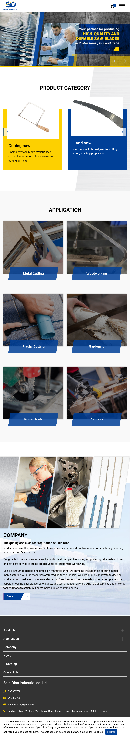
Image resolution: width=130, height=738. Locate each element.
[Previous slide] (115, 61)
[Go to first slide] (125, 61)
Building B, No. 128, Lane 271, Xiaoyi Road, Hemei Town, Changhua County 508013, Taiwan (57, 711)
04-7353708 (14, 691)
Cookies (78, 724)
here (35, 731)
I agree (111, 731)
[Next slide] (122, 132)
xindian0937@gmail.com (21, 704)
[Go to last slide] (7, 132)
